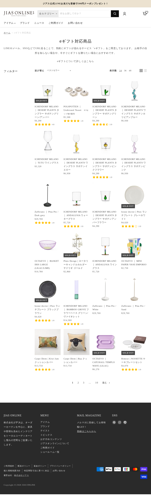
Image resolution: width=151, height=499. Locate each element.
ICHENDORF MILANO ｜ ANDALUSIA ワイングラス (104, 264)
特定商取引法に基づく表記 (36, 471)
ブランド (25, 22)
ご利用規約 (9, 466)
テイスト (45, 430)
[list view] (145, 71)
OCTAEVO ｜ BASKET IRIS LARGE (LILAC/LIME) (47, 264)
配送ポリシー (24, 466)
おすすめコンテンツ (51, 439)
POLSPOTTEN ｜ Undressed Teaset (76, 110)
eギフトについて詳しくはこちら (75, 61)
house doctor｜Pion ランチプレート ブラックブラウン (47, 309)
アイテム (9, 22)
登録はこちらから (86, 431)
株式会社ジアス (21, 475)
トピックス (46, 435)
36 (125, 71)
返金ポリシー (40, 466)
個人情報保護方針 (12, 471)
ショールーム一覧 (50, 452)
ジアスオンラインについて (54, 443)
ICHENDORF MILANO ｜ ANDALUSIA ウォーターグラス (76, 215)
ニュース (39, 22)
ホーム (7, 33)
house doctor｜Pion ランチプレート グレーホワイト (134, 215)
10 (96, 382)
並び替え (39, 70)
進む (105, 382)
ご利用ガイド (56, 22)
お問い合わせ (75, 22)
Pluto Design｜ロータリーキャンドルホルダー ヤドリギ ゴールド (76, 264)
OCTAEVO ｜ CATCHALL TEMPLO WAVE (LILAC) (103, 362)
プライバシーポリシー (60, 466)
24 (120, 71)
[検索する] (115, 13)
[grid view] (141, 71)
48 (130, 71)
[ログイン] (124, 13)
